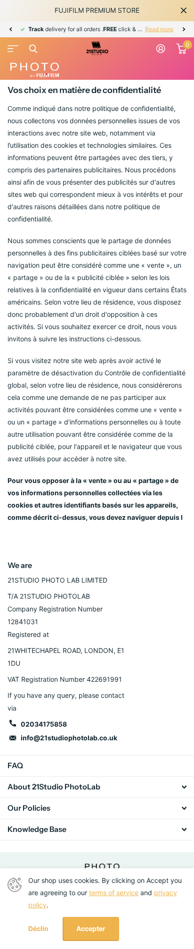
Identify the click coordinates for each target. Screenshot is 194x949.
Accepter (90, 928)
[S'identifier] (160, 48)
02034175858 (44, 724)
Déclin (38, 928)
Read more (159, 29)
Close (183, 10)
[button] (10, 29)
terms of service (113, 893)
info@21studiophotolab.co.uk (69, 738)
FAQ (15, 765)
